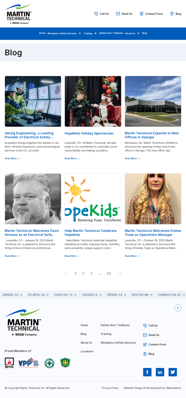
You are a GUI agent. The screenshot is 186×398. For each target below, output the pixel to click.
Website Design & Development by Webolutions (152, 387)
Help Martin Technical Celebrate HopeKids (91, 233)
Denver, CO (10, 294)
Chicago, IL (90, 294)
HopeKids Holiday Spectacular (89, 133)
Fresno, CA (114, 294)
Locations (87, 351)
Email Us (127, 13)
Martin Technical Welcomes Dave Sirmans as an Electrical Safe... (32, 233)
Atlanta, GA (36, 294)
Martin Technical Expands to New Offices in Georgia (152, 135)
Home (42, 33)
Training (88, 33)
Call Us (104, 13)
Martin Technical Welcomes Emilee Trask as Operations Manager (153, 233)
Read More (11, 158)
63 (109, 273)
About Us (130, 33)
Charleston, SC (169, 294)
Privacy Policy (110, 387)
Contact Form (154, 13)
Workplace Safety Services (62, 33)
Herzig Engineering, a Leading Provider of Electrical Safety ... (29, 135)
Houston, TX (63, 294)
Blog (178, 13)
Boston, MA (140, 294)
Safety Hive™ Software (111, 33)
